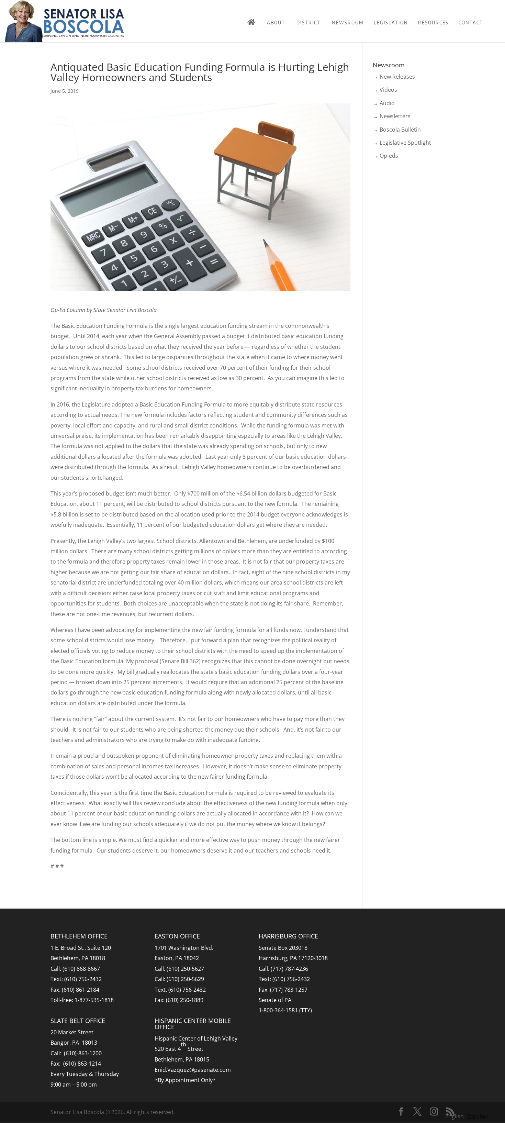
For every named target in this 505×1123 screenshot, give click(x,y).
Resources (433, 22)
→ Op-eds (385, 155)
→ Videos (385, 89)
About (276, 22)
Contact (471, 22)
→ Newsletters (392, 116)
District (308, 22)
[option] (477, 1116)
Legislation (391, 22)
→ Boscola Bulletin (397, 129)
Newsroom (348, 22)
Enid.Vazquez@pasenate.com (193, 1070)
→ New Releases (394, 76)
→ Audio (384, 103)
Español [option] (477, 1116)
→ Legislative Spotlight (402, 142)
